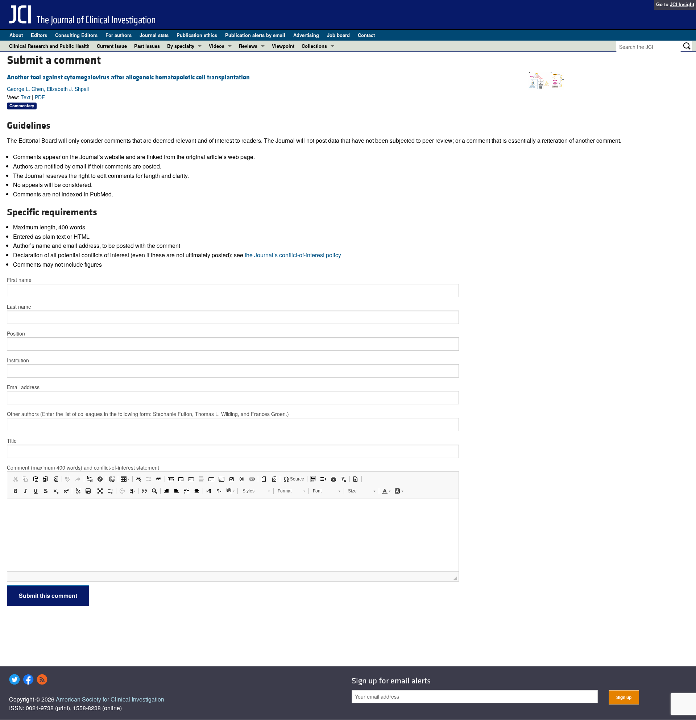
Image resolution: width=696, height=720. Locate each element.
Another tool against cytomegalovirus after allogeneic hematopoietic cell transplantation (128, 77)
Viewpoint (283, 45)
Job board (338, 35)
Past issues (147, 45)
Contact (366, 35)
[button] (15, 479)
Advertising (306, 35)
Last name (19, 306)
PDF (40, 97)
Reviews (248, 45)
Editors (39, 35)
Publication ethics (197, 35)
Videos (216, 45)
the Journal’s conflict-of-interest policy (293, 255)
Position (16, 333)
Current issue (112, 45)
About (16, 35)
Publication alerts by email (255, 35)
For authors (118, 35)
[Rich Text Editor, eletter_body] (233, 535)
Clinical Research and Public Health (49, 45)
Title (12, 440)
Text (25, 97)
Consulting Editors (76, 35)
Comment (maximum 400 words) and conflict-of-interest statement (83, 467)
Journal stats (154, 35)
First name (19, 279)
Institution (18, 360)
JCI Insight (682, 4)
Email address (23, 387)
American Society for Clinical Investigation (110, 699)
